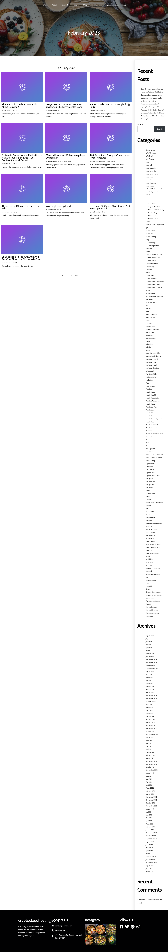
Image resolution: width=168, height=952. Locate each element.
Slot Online (150, 511)
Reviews (148, 500)
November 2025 (151, 663)
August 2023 (150, 737)
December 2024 (151, 695)
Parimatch (149, 467)
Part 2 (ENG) (150, 470)
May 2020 (149, 848)
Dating (148, 290)
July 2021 (148, 812)
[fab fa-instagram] (138, 927)
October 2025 (151, 666)
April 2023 (149, 749)
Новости (148, 589)
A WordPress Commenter (146, 900)
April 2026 (149, 648)
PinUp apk (149, 488)
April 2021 (149, 821)
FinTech (148, 308)
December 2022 (151, 761)
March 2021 (149, 824)
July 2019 (149, 869)
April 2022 (149, 785)
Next (77, 275)
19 (71, 275)
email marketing (151, 302)
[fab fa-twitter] (127, 927)
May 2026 (149, 645)
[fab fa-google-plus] (132, 927)
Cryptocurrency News (153, 284)
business (149, 249)
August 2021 (150, 809)
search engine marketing (154, 502)
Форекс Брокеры (151, 607)
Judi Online (149, 344)
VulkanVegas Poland (152, 553)
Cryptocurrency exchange (155, 281)
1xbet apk (149, 165)
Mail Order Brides (151, 374)
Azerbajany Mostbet (153, 207)
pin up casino (150, 482)
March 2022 (150, 788)
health (148, 320)
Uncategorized (151, 535)
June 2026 (149, 642)
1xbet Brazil (149, 177)
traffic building (150, 532)
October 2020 (151, 836)
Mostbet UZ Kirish (152, 425)
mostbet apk (150, 392)
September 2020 (152, 839)
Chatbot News (151, 261)
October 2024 (151, 701)
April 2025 (149, 683)
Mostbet (149, 389)
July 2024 (149, 704)
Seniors (148, 505)
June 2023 (149, 743)
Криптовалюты (151, 580)
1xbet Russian (150, 186)
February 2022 (150, 791)
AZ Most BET (150, 204)
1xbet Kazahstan (151, 183)
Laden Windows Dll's (153, 353)
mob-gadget (150, 386)
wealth (148, 556)
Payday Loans (150, 473)
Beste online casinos (153, 219)
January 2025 (150, 692)
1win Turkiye (150, 159)
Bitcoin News (150, 231)
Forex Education (151, 314)
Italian (148, 341)
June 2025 (149, 677)
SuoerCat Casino (151, 529)
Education (149, 299)
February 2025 (150, 689)
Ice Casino (149, 323)
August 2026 (150, 636)
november (149, 452)
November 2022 (151, 764)
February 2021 (150, 827)
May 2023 (149, 746)
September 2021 (151, 806)
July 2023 (149, 740)
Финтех (148, 604)
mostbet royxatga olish (154, 419)
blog (147, 240)
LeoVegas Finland (152, 359)
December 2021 (151, 797)
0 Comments (66, 161)
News (147, 443)
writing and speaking (153, 574)
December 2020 (151, 833)
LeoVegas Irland (151, 365)
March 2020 (150, 854)
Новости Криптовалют (153, 592)
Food (147, 311)
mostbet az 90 (151, 395)
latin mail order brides (153, 356)
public (148, 496)
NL (146, 446)
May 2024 (149, 710)
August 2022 (150, 773)
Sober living (150, 520)
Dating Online (150, 293)
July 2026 (149, 639)
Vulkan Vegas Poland (153, 547)
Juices (148, 350)
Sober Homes (151, 517)
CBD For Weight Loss (153, 258)
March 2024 (150, 716)
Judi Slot (148, 347)
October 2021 (150, 803)
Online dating (150, 461)
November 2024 (151, 698)
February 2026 (150, 654)
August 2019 (150, 866)
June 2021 (149, 815)
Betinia (148, 222)
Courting (149, 269)
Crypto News (150, 275)
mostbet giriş (150, 404)
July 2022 (149, 776)
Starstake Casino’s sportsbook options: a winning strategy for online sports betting (151, 98)
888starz (149, 195)
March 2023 (150, 752)
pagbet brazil (150, 464)
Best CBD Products (152, 216)
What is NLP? (150, 562)
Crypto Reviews (151, 278)
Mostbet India (150, 410)
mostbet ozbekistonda (154, 416)
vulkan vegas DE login (153, 544)
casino (148, 252)
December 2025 (151, 660)
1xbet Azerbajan (151, 171)
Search (140, 124)
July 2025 (149, 674)
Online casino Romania (154, 458)
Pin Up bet (149, 479)
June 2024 (149, 707)
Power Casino (150, 493)
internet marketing (152, 329)
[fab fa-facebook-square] (121, 927)
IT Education (150, 332)
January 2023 (150, 758)
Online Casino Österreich (154, 455)
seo (147, 508)
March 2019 (149, 872)
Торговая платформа (153, 601)
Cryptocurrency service (154, 287)
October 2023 (150, 731)
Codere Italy (150, 267)
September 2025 (152, 669)
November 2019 (151, 863)
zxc (147, 577)
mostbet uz (150, 422)
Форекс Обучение (152, 610)
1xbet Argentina (151, 168)
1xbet (147, 162)
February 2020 (151, 857)
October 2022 (150, 767)
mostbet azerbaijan (152, 398)
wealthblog (149, 559)
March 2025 (150, 686)
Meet (147, 383)
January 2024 (150, 722)
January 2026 (150, 657)
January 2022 (150, 794)
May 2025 (149, 681)
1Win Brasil (149, 156)
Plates (148, 491)
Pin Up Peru (150, 485)
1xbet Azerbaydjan (152, 174)
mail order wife (151, 377)
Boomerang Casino (152, 246)
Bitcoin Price (150, 234)
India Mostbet (150, 326)
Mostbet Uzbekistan (153, 428)
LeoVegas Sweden (152, 368)
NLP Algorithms (151, 449)
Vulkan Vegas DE (151, 541)
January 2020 (150, 860)
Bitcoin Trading (151, 237)
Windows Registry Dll (153, 568)
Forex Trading (150, 317)
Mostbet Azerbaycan (153, 401)
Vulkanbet (149, 550)
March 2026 (150, 651)
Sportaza (149, 526)
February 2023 (150, 755)
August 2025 (150, 672)
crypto (148, 272)
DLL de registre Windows (154, 296)
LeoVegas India (151, 362)
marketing (149, 380)
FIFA (147, 305)
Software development (154, 523)
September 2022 (152, 770)
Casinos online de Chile (154, 255)
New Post (149, 440)
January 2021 (150, 830)
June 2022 (149, 779)
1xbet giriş (149, 180)
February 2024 (150, 719)
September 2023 (152, 734)
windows (149, 565)
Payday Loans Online (153, 476)
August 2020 (150, 842)
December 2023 (151, 725)
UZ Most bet (150, 538)
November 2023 (151, 728)
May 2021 (149, 818)
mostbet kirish (151, 413)
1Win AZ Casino (151, 153)
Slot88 (148, 514)
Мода (147, 583)
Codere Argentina (152, 264)
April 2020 (149, 851)
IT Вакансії (149, 335)
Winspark (149, 571)
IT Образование (151, 338)
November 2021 (151, 800)
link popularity (150, 371)
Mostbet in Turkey (152, 407)
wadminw (7, 110)
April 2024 (149, 713)
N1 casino (149, 431)
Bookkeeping (150, 243)
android (148, 201)
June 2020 (149, 845)
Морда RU (149, 586)
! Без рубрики (150, 150)
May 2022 (149, 782)
